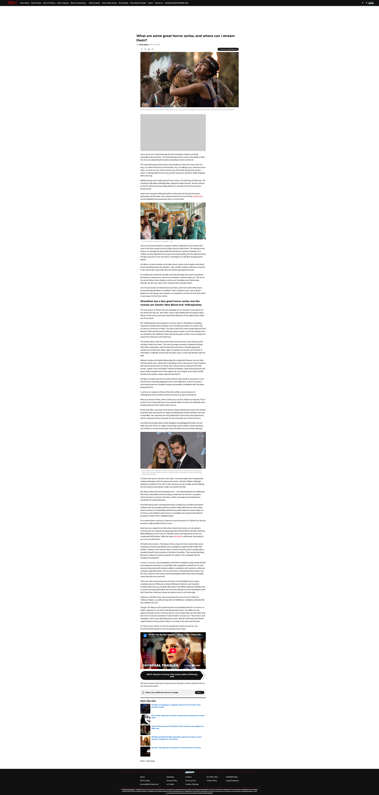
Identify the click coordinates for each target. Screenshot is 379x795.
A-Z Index (170, 784)
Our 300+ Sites (212, 777)
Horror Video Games (109, 3)
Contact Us (159, 3)
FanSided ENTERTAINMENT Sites (176, 3)
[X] (367, 3)
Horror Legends (62, 3)
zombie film (197, 196)
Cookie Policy (211, 781)
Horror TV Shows (49, 3)
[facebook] (362, 3)
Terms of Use (190, 781)
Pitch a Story (145, 781)
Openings (170, 777)
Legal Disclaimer (232, 781)
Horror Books (123, 3)
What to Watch (94, 3)
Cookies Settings (192, 784)
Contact (188, 777)
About (150, 3)
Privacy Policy (172, 781)
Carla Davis (144, 44)
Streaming (151, 761)
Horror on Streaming (78, 3)
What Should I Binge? (138, 3)
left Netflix (178, 536)
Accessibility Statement (149, 784)
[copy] (152, 49)
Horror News (24, 3)
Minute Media (130, 789)
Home (142, 761)
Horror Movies (36, 3)
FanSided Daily (232, 777)
